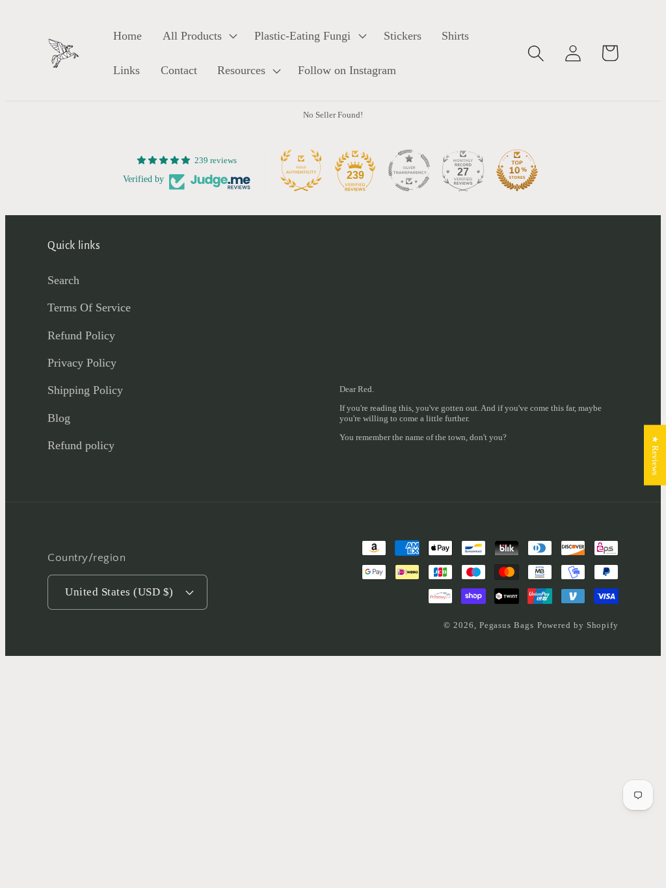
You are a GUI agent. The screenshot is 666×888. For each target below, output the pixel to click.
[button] (198, 35)
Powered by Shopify (578, 625)
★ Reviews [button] (655, 455)
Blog (58, 417)
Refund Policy (81, 335)
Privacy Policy (81, 362)
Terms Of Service (89, 307)
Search (63, 280)
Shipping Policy (85, 390)
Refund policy (80, 445)
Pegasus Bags (506, 625)
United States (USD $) (119, 592)
